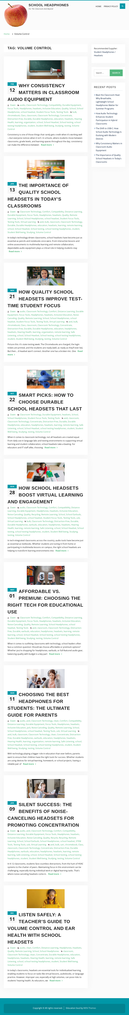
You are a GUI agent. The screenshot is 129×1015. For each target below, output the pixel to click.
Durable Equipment (71, 105)
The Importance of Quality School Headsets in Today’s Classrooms (108, 158)
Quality (65, 108)
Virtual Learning (28, 222)
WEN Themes (89, 1008)
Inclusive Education (51, 108)
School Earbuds (73, 514)
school (40, 122)
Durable (28, 118)
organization (30, 122)
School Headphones (49, 5)
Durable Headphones (43, 118)
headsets (37, 108)
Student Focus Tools (45, 112)
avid (42, 222)
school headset (28, 112)
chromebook (14, 115)
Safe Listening (46, 528)
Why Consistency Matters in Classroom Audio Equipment (43, 92)
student (31, 125)
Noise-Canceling (15, 514)
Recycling (35, 514)
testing (67, 125)
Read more (46, 144)
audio (22, 105)
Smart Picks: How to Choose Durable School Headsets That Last (45, 402)
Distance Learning (73, 211)
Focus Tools (13, 108)
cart (62, 844)
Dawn (13, 105)
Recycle (54, 837)
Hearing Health (24, 332)
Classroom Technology (37, 105)
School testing (66, 122)
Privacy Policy (111, 6)
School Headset (51, 122)
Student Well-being (45, 125)
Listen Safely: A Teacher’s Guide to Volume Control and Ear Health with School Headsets (41, 928)
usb (78, 517)
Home (98, 6)
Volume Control (43, 232)
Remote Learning (33, 318)
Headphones (26, 108)
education (59, 118)
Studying (59, 125)
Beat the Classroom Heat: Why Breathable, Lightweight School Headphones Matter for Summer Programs (108, 102)
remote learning (74, 225)
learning (19, 122)
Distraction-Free (15, 118)
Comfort (46, 211)
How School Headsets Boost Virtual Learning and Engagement (45, 494)
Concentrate (66, 115)
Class (23, 115)
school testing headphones (58, 228)
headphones (71, 328)
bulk (74, 112)
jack (28, 727)
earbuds (33, 524)
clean (56, 720)
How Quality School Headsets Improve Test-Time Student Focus (45, 298)
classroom (32, 115)
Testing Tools (62, 112)
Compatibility (55, 105)
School (72, 108)
